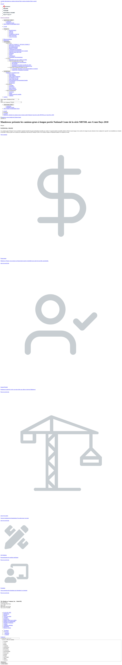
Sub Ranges (6, 657)
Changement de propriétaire (15, 49)
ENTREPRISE (7, 71)
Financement (3, 258)
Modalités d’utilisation (8, 622)
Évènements (6, 650)
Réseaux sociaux (13, 89)
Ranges (5, 655)
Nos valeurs (11, 74)
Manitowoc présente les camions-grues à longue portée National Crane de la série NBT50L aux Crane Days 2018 (28, 114)
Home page (6, 652)
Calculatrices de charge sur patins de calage (21, 64)
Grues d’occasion (13, 36)
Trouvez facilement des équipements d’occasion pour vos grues (15, 518)
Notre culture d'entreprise (14, 76)
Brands (5, 644)
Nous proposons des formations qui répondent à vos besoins (14, 590)
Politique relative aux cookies (9, 620)
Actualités (11, 85)
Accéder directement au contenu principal (10, 1)
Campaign (5, 645)
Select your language (5, 102)
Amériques (11, 91)
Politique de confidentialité (9, 621)
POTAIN (11, 33)
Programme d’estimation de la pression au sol (22, 66)
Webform (5, 660)
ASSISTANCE (7, 41)
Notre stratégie (12, 75)
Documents (5, 648)
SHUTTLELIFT (13, 35)
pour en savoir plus (5, 263)
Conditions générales (8, 625)
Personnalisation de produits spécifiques (9, 557)
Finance (11, 54)
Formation (11, 53)
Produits (5, 654)
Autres (4, 643)
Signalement (6, 626)
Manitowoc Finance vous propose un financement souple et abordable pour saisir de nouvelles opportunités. (25, 260)
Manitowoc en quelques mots (12, 72)
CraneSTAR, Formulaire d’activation (20, 70)
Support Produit (4, 387)
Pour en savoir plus (5, 392)
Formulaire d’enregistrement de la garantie (18, 50)
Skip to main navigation (24, 1)
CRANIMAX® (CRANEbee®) (19, 62)
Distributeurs (6, 613)
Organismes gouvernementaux (16, 57)
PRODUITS (6, 29)
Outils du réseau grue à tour (15, 52)
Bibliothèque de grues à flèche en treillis (18, 59)
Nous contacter (12, 88)
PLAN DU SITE (7, 612)
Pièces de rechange (7, 39)
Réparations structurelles (14, 45)
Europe (10, 93)
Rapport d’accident (13, 48)
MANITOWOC (12, 30)
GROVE (11, 31)
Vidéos (4, 658)
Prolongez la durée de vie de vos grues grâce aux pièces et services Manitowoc (18, 389)
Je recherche (3, 638)
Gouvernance (12, 81)
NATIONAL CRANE (14, 34)
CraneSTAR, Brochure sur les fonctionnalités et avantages (25, 68)
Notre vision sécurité (13, 79)
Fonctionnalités (6, 651)
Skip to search (33, 1)
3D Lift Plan (14, 63)
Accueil (5, 111)
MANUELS (6, 40)
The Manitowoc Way (13, 77)
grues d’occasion (4, 515)
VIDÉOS (11, 95)
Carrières (5, 97)
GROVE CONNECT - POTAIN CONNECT (19, 44)
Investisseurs (12, 82)
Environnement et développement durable (18, 80)
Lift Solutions (12, 56)
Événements (11, 86)
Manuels (5, 615)
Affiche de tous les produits (15, 94)
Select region (3, 99)
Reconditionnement (13, 47)
